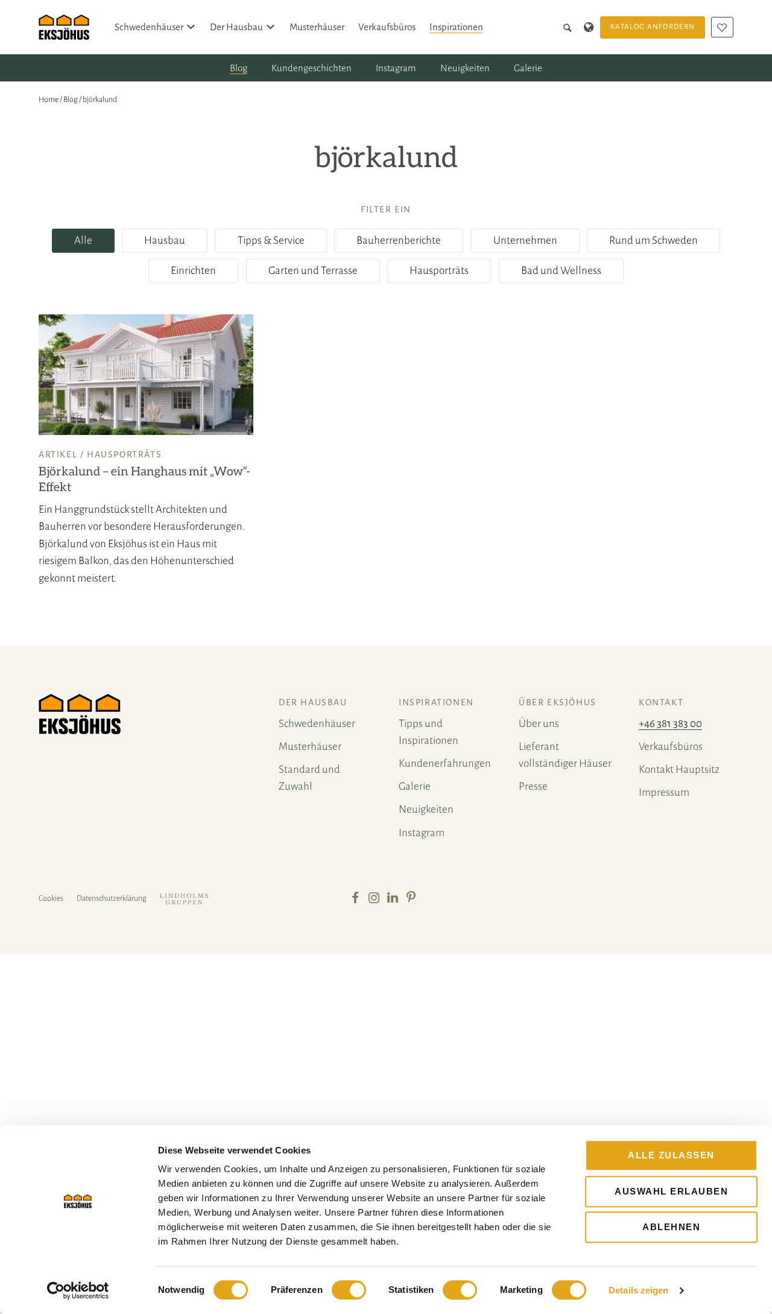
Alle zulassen (671, 1155)
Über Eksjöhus (557, 702)
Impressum (664, 792)
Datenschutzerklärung (112, 898)
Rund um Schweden (653, 240)
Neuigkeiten (465, 68)
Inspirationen (456, 27)
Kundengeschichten (311, 68)
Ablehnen (671, 1227)
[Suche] (569, 27)
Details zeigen (638, 1290)
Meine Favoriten (722, 27)
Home (49, 99)
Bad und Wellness (561, 270)
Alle (83, 240)
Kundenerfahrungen (445, 763)
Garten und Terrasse (313, 270)
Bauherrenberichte (398, 240)
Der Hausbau (236, 27)
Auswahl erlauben (671, 1191)
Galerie (528, 68)
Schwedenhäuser (149, 27)
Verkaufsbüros (387, 27)
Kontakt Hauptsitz (679, 769)
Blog (238, 68)
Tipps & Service (271, 240)
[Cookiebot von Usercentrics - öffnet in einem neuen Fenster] (78, 1290)
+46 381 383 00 (670, 723)
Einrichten (193, 270)
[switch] (349, 1290)
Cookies (51, 898)
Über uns (539, 723)
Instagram (396, 68)
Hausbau (164, 240)
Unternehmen (525, 240)
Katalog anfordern (652, 27)
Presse (533, 786)
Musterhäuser (317, 27)
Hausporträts (439, 270)
